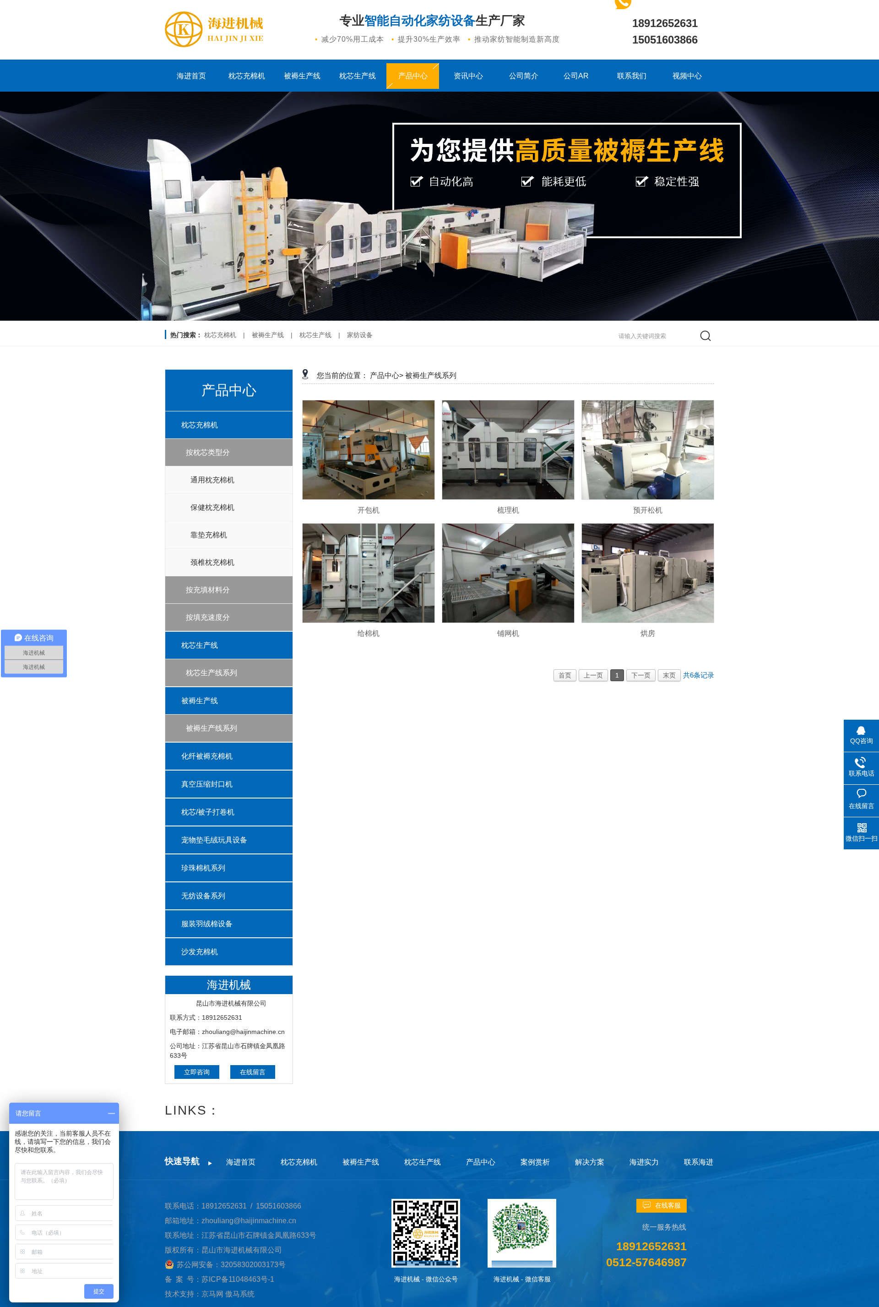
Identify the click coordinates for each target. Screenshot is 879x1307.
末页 (669, 675)
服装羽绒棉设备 (207, 924)
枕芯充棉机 (246, 76)
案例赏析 (535, 1162)
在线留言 (253, 1072)
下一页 (641, 675)
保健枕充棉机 (212, 507)
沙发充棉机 (199, 952)
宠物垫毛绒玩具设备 (214, 840)
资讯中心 (468, 76)
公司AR (576, 76)
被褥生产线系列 (211, 728)
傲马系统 (240, 1294)
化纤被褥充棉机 (207, 756)
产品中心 (413, 76)
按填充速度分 (208, 617)
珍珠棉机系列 (203, 868)
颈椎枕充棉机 (212, 562)
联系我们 (631, 76)
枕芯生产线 (357, 76)
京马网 (213, 1294)
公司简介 (523, 76)
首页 (565, 675)
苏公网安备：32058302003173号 (231, 1265)
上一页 (593, 675)
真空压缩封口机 (207, 784)
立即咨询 (197, 1072)
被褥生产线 (302, 76)
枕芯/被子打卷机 (207, 812)
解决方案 (589, 1162)
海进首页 (191, 76)
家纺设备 (360, 335)
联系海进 (698, 1162)
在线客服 (668, 1205)
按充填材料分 (208, 590)
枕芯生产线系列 (211, 673)
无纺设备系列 (203, 896)
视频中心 (687, 76)
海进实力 (644, 1162)
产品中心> (386, 375)
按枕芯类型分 (208, 452)
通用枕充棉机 (212, 480)
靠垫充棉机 (208, 535)
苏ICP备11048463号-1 (237, 1279)
